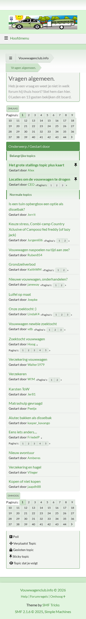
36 (72, 131)
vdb (30, 329)
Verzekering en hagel (25, 467)
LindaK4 (33, 314)
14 (41, 120)
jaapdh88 (34, 486)
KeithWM (35, 269)
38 (17, 137)
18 (72, 120)
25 (56, 126)
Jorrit (32, 214)
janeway (33, 284)
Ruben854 (35, 255)
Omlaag (13, 108)
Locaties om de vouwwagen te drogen (39, 179)
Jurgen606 (35, 240)
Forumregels (39, 596)
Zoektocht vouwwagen (27, 339)
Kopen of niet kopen (25, 481)
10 (10, 120)
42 (49, 137)
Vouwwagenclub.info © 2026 (43, 590)
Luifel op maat (20, 294)
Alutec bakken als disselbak (30, 417)
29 (17, 131)
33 (49, 131)
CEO (31, 184)
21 (25, 126)
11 (17, 120)
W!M (31, 379)
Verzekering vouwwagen (28, 359)
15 (49, 120)
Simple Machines (57, 611)
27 (72, 126)
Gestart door (40, 146)
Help (24, 596)
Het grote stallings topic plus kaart (36, 165)
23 (41, 126)
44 (64, 137)
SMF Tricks (51, 605)
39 (25, 137)
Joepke (32, 299)
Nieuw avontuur (21, 452)
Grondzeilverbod (22, 264)
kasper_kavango (39, 423)
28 (10, 131)
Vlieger (33, 472)
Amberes (34, 458)
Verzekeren (18, 374)
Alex (31, 170)
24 (49, 126)
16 (56, 120)
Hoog (31, 344)
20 (17, 126)
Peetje (32, 408)
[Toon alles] (10, 58)
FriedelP (34, 437)
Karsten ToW (19, 389)
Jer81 (32, 394)
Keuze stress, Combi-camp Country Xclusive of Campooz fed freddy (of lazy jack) (39, 229)
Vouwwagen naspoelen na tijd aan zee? (39, 249)
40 (33, 137)
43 (56, 137)
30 (25, 131)
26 (64, 126)
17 (64, 120)
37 (10, 137)
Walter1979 (36, 364)
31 (33, 131)
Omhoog (13, 495)
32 (41, 131)
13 (33, 120)
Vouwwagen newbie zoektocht (33, 323)
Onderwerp (17, 146)
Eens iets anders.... (23, 432)
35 (64, 131)
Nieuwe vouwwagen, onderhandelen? (38, 279)
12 (25, 120)
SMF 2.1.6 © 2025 (29, 611)
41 (41, 137)
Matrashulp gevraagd (25, 403)
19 (10, 126)
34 (56, 131)
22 (33, 126)
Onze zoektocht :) (22, 309)
